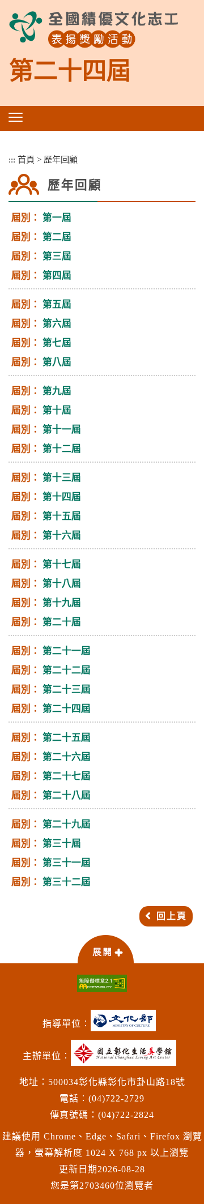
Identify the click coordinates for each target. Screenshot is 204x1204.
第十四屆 (61, 497)
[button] (16, 117)
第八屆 (56, 362)
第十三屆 (61, 477)
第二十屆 (61, 622)
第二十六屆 (66, 757)
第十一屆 (61, 429)
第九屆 (56, 391)
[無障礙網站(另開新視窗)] (102, 983)
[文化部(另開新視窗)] (126, 1025)
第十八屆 (61, 583)
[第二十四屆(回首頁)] (93, 29)
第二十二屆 (66, 670)
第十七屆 (61, 564)
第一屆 (56, 217)
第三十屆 (61, 843)
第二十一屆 (66, 651)
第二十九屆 (66, 824)
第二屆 (56, 237)
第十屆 (56, 410)
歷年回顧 (61, 159)
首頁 (26, 159)
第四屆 (56, 275)
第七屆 (56, 343)
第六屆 (56, 323)
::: (11, 159)
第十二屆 (61, 448)
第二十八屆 (66, 795)
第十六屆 (61, 535)
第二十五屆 (66, 737)
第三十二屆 (66, 882)
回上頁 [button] (171, 916)
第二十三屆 (66, 689)
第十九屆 (61, 602)
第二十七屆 (66, 776)
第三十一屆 (66, 862)
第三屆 (56, 256)
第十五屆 (61, 516)
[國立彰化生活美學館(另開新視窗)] (126, 1057)
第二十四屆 (66, 708)
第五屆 (56, 304)
